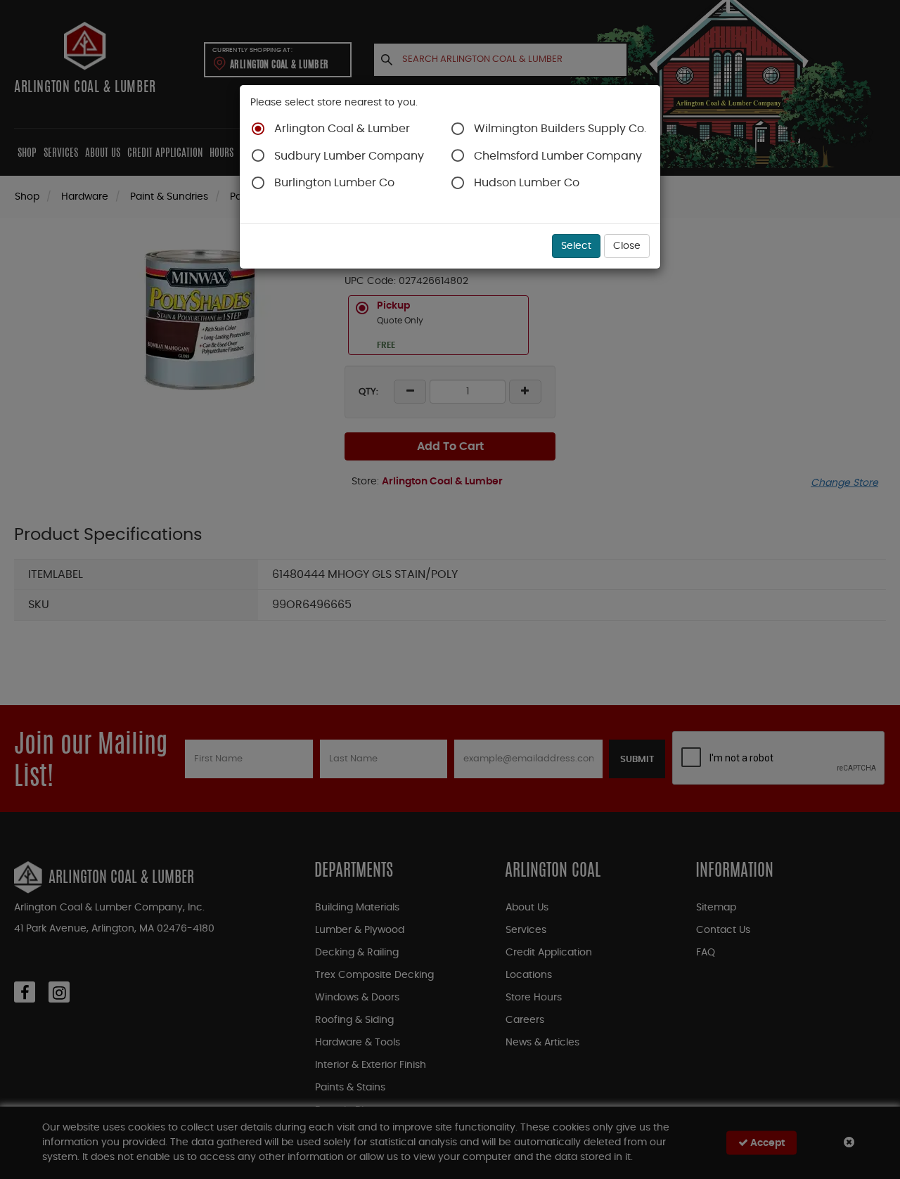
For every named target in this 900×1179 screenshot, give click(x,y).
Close (627, 246)
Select (576, 246)
